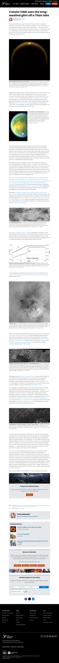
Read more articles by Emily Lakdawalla (27, 516)
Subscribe (44, 587)
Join (48, 3)
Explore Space (25, 4)
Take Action (34, 4)
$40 (41, 565)
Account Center (6, 646)
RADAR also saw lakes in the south (27, 376)
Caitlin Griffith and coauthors (39, 98)
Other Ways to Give (47, 622)
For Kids (4, 622)
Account (46, 1)
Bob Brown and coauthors (25, 399)
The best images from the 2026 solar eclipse (29, 527)
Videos (17, 620)
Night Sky (4, 617)
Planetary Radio (19, 615)
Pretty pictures (43, 505)
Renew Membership (47, 613)
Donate (54, 3)
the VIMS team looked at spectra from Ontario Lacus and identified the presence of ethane (29, 398)
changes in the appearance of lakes (25, 401)
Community (39, 1)
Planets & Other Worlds (7, 613)
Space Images (19, 617)
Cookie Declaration (6, 658)
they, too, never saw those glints (34, 186)
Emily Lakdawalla (23, 514)
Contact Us (13, 646)
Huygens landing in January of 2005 (20, 232)
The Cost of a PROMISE (23, 534)
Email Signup (32, 615)
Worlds (35, 506)
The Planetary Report (21, 624)
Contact (31, 620)
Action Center (33, 613)
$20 (33, 565)
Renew (50, 1)
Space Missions (6, 615)
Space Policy (5, 620)
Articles (22, 508)
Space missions (18, 506)
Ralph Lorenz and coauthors (18, 202)
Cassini (23, 505)
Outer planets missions (35, 505)
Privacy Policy (25, 589)
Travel (44, 620)
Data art (27, 505)
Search (56, 1)
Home (19, 508)
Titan (32, 506)
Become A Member (34, 617)
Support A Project (47, 615)
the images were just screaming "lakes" (19, 335)
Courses (18, 622)
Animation (19, 505)
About (42, 4)
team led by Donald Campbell (24, 103)
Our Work (16, 4)
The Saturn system (26, 506)
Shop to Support (47, 617)
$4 (17, 565)
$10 (25, 565)
